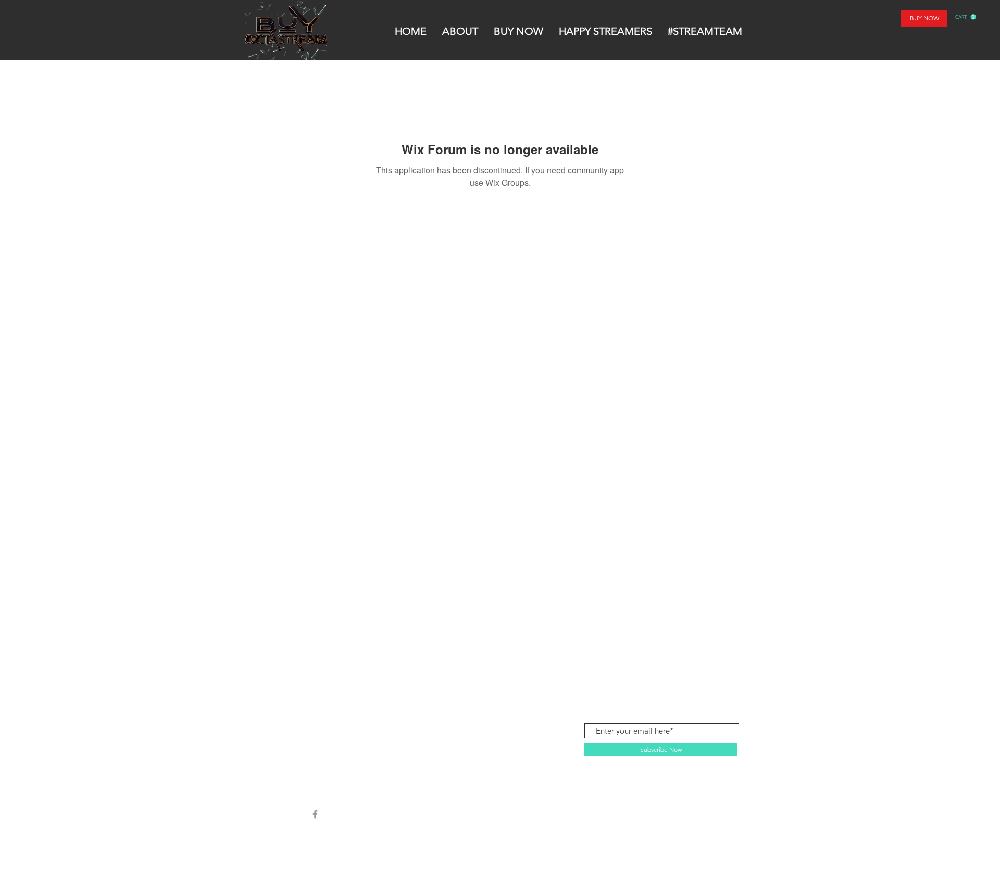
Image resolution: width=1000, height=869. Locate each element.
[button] (965, 17)
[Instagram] (292, 814)
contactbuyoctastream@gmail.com (679, 674)
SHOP (300, 674)
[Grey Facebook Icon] (315, 814)
